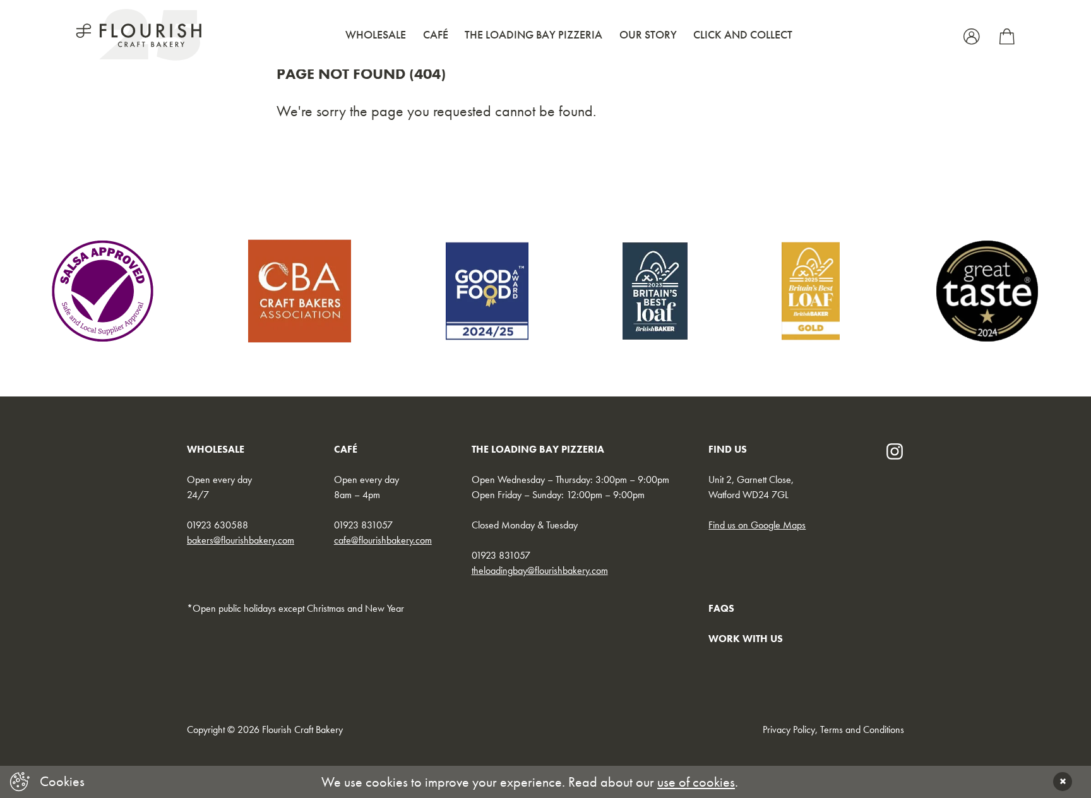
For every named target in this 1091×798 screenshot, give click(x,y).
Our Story (648, 34)
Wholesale (375, 34)
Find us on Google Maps (757, 525)
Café (435, 34)
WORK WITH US (745, 638)
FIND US (727, 449)
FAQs (721, 608)
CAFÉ (345, 449)
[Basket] (1007, 34)
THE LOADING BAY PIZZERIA (538, 449)
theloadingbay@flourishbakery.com (540, 570)
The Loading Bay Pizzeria (533, 34)
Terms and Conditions (862, 729)
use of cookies (696, 781)
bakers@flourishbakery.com (240, 540)
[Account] (973, 34)
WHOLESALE (215, 449)
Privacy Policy (789, 729)
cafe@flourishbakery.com (383, 540)
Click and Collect (742, 34)
